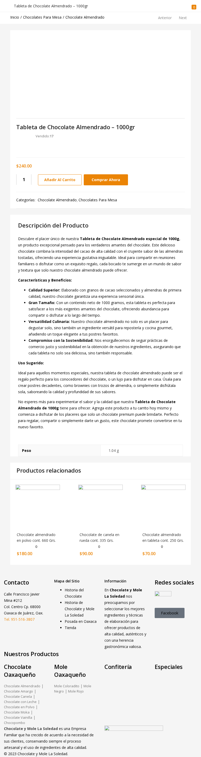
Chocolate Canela (18, 696)
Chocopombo (14, 722)
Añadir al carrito (59, 179)
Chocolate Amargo (18, 691)
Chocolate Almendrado (84, 17)
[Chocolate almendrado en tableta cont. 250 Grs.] (163, 506)
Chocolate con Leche (20, 701)
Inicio (14, 17)
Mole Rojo (76, 691)
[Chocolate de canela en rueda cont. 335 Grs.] (100, 506)
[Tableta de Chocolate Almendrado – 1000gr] (18, 147)
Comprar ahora (106, 179)
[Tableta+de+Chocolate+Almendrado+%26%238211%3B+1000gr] (25, 147)
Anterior (165, 17)
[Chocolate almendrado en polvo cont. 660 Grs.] (37, 506)
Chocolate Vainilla (18, 717)
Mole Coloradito (66, 686)
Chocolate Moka (17, 712)
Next (183, 17)
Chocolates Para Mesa (42, 17)
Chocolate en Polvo (19, 707)
